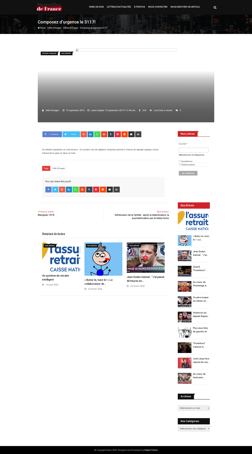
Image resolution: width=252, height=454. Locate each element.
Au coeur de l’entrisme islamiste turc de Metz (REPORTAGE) (200, 376)
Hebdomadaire (188, 164)
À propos (139, 7)
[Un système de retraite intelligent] (193, 220)
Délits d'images (54, 28)
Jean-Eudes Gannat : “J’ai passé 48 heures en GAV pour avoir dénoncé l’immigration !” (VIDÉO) (200, 253)
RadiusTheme (151, 450)
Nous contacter (157, 7)
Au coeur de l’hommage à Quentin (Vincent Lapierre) (199, 284)
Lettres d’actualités (119, 7)
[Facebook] (48, 189)
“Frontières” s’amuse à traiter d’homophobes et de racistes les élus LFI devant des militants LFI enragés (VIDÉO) (200, 345)
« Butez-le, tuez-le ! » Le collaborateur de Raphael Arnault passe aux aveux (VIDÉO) (201, 238)
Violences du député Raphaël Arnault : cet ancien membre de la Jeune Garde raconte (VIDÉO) (201, 314)
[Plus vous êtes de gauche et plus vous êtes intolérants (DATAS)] (184, 332)
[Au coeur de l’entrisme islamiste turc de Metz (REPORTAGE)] (184, 378)
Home (43, 28)
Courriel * (183, 144)
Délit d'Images (59, 168)
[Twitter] (55, 189)
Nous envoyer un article (185, 7)
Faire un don (96, 7)
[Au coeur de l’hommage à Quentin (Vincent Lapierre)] (184, 286)
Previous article (46, 211)
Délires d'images (70, 28)
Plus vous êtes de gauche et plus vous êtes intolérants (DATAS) (200, 330)
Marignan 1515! (46, 215)
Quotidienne (186, 161)
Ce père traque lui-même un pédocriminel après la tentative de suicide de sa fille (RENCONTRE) (201, 299)
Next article (162, 211)
